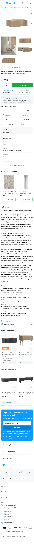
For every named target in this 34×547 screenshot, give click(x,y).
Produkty (4, 472)
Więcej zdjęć (18, 67)
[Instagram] (16, 478)
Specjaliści (21, 472)
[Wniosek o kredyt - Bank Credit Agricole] (25, 531)
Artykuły (30, 472)
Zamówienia (4, 492)
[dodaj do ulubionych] (31, 13)
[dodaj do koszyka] (14, 348)
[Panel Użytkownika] (26, 3)
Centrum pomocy (9, 522)
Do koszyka (9, 199)
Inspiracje (13, 472)
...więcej (10, 438)
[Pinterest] (23, 478)
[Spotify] (29, 478)
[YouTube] (10, 478)
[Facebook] (3, 478)
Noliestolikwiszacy (9, 324)
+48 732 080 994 (10, 505)
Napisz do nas (8, 519)
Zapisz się (17, 427)
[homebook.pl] (10, 3)
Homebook (4, 497)
